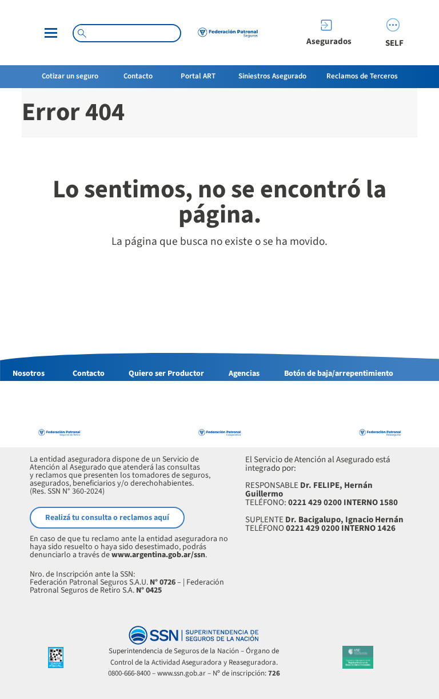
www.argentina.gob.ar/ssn (158, 555)
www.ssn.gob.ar (181, 673)
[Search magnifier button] (82, 33)
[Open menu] (50, 32)
